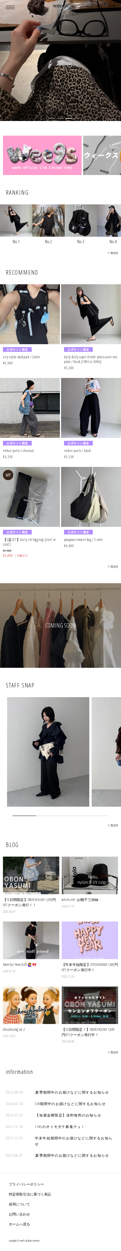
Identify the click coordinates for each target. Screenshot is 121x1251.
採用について (19, 1204)
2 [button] (60, 118)
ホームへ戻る (19, 1224)
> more (112, 252)
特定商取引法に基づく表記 (30, 1194)
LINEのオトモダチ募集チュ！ (60, 1126)
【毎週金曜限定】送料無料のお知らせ (68, 1115)
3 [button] (69, 118)
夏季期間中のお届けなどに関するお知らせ (72, 1092)
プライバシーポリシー (26, 1184)
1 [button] (52, 118)
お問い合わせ (19, 1214)
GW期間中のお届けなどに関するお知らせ (70, 1103)
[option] (60, 60)
